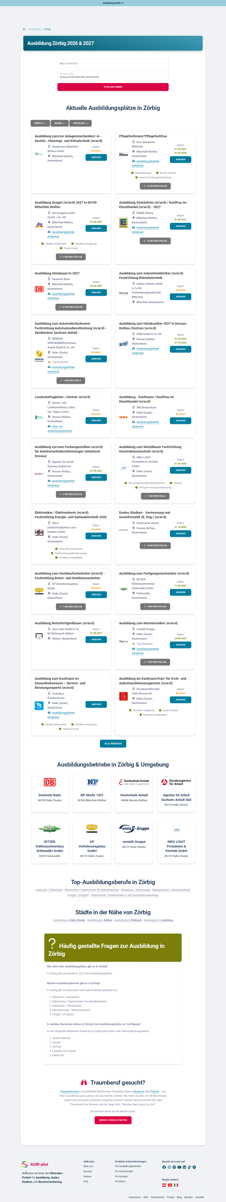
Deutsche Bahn (50, 795)
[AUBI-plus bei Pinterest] (174, 1167)
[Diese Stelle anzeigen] (39, 154)
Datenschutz (157, 1197)
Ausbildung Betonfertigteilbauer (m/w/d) (64, 623)
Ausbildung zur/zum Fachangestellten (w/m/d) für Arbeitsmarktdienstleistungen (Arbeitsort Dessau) (69, 451)
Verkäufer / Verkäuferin (49, 889)
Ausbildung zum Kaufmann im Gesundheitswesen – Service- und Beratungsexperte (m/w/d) (60, 683)
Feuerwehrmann (70, 1091)
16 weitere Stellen (157, 241)
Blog (179, 1197)
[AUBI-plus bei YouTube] (179, 1167)
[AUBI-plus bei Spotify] (194, 1167)
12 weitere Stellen (157, 186)
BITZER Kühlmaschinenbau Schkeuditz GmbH (50, 846)
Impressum (135, 1197)
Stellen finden (113, 87)
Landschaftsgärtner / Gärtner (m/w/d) (62, 397)
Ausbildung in (69, 920)
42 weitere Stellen (72, 307)
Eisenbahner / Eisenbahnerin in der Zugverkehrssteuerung (124, 895)
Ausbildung (35, 29)
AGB (145, 1197)
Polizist (154, 1091)
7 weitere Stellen (72, 607)
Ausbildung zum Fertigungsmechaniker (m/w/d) (154, 573)
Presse (170, 1197)
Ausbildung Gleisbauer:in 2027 (57, 273)
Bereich (39, 123)
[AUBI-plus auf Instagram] (169, 1167)
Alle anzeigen (113, 743)
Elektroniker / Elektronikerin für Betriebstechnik (92, 889)
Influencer (138, 1091)
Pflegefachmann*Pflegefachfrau (143, 136)
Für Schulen (121, 1176)
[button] (96, 157)
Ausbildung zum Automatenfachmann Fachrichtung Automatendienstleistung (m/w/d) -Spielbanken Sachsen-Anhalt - (71, 328)
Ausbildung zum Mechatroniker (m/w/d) (148, 623)
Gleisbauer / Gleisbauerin (135, 889)
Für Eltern (120, 1181)
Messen (188, 1197)
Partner (88, 1176)
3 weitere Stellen (72, 257)
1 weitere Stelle (72, 380)
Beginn (58, 123)
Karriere (88, 1171)
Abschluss (79, 123)
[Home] (24, 29)
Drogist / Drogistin (78, 895)
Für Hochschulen (124, 1171)
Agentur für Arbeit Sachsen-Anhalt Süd (176, 797)
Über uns (88, 1166)
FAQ (86, 1181)
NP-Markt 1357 (92, 795)
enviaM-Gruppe (134, 842)
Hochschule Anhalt (134, 795)
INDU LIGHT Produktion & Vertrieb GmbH (176, 846)
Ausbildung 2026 (112, 3)
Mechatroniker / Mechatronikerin (171, 889)
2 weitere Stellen (156, 662)
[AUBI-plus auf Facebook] (164, 1167)
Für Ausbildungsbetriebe (128, 1166)
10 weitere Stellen (157, 545)
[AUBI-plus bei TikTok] (189, 1167)
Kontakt (199, 1197)
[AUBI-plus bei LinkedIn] (184, 1167)
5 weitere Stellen (72, 494)
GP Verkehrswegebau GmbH (92, 846)
